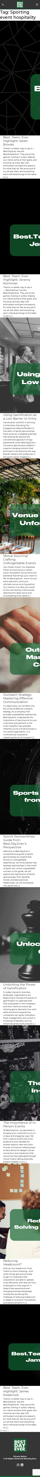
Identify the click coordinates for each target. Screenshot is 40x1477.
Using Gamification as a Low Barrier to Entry (20, 416)
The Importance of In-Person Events (20, 1124)
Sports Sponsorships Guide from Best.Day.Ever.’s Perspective (19, 842)
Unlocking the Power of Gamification (19, 986)
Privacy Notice (20, 1456)
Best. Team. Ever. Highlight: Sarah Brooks (16, 140)
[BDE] (20, 4)
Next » (6, 1430)
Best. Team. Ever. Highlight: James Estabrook (16, 1391)
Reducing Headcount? (12, 1262)
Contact (3, 5)
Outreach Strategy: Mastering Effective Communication (18, 698)
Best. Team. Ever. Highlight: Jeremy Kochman (16, 279)
